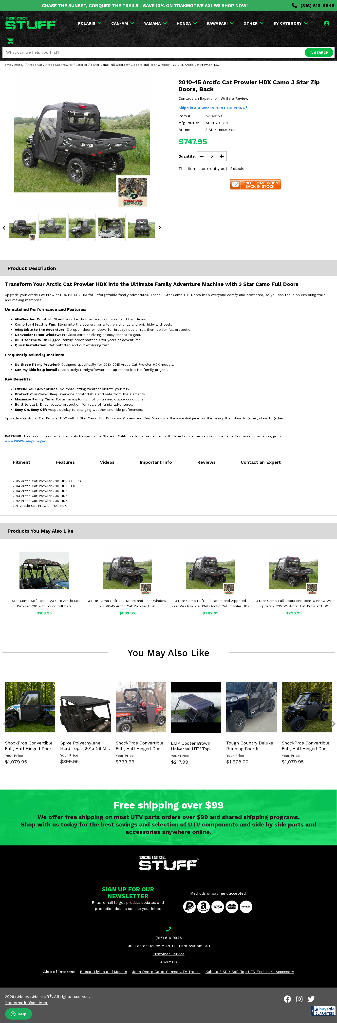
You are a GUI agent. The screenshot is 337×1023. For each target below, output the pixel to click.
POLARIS (86, 23)
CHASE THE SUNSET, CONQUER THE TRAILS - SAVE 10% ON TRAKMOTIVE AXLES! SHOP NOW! (145, 5)
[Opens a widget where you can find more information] (18, 1014)
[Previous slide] (2, 688)
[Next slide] (331, 688)
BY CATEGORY (287, 23)
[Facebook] (287, 999)
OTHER (250, 23)
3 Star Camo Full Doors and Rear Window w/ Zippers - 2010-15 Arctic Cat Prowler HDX (293, 603)
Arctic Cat (35, 64)
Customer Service (169, 954)
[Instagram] (299, 999)
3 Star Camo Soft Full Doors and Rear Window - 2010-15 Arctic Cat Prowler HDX (127, 603)
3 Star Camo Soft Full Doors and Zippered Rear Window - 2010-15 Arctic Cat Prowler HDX (210, 603)
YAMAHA (152, 23)
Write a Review (234, 98)
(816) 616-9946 (317, 5)
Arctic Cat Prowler (59, 64)
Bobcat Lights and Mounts (103, 972)
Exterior (81, 64)
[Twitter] (311, 999)
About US (168, 962)
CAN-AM (119, 23)
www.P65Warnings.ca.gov (25, 441)
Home (6, 64)
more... (19, 64)
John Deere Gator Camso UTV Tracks (166, 972)
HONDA (184, 23)
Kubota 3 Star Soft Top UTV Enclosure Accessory (250, 972)
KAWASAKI (217, 23)
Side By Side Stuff (33, 996)
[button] (323, 1011)
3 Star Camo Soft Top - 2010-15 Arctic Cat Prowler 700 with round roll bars (44, 603)
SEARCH (320, 52)
